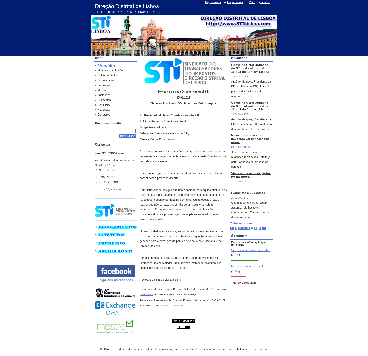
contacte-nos (146, 294)
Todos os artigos (241, 223)
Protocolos (104, 100)
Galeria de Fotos (108, 75)
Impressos (104, 95)
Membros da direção (110, 70)
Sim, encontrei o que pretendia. (250, 250)
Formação (104, 85)
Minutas (102, 90)
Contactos (104, 114)
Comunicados (106, 80)
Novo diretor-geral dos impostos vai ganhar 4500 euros (250, 139)
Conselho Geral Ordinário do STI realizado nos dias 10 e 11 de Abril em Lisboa (250, 68)
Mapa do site (235, 2)
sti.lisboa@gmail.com (172, 305)
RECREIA (104, 104)
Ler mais (183, 267)
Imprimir (265, 2)
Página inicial (107, 65)
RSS (252, 2)
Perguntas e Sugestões (248, 192)
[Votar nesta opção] (244, 260)
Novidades (104, 109)
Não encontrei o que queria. (248, 266)
